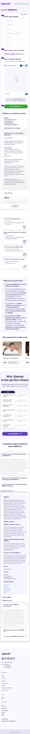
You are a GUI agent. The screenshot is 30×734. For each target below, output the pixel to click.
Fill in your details (11, 17)
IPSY (5, 592)
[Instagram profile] (11, 658)
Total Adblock (7, 588)
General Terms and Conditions (8, 721)
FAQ (2, 698)
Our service (4, 708)
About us (4, 705)
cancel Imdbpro (7, 558)
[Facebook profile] (3, 658)
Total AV (6, 586)
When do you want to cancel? (14, 50)
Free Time (4, 678)
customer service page (15, 531)
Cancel (15, 106)
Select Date (21, 54)
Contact (3, 712)
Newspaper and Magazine (7, 688)
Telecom (3, 681)
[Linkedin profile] (8, 658)
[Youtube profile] (14, 658)
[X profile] (5, 658)
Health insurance (5, 690)
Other (3, 676)
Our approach (5, 710)
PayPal (7, 94)
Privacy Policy (5, 719)
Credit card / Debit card (11, 65)
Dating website (5, 683)
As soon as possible (10, 54)
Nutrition (3, 685)
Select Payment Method (12, 59)
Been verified (7, 590)
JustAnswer (7, 584)
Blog (3, 715)
